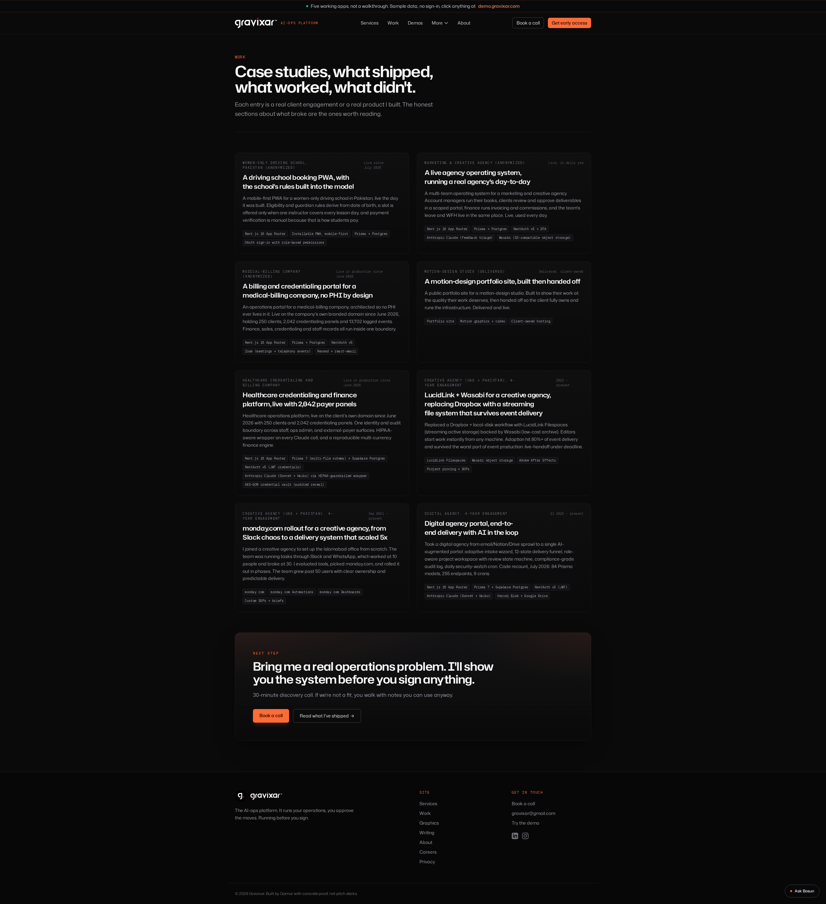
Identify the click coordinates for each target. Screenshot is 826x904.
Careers (428, 852)
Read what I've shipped (327, 716)
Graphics (429, 823)
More (437, 23)
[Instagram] (525, 836)
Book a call (528, 23)
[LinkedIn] (515, 836)
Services (369, 23)
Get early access (569, 23)
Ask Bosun (804, 891)
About (464, 23)
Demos (415, 23)
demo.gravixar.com (499, 6)
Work (393, 23)
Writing (426, 832)
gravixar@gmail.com (533, 813)
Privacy (427, 861)
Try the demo (525, 823)
